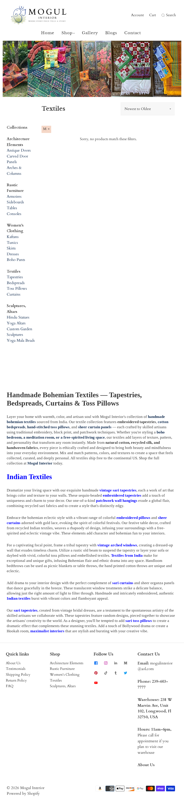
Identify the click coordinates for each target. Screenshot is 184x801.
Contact (132, 33)
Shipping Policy (18, 674)
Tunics (12, 242)
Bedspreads (16, 282)
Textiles (56, 680)
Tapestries (15, 277)
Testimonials (15, 668)
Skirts (11, 248)
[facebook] (96, 663)
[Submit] (162, 15)
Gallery (90, 33)
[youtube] (96, 683)
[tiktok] (106, 673)
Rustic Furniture (62, 668)
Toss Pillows (17, 288)
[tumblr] (115, 673)
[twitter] (125, 673)
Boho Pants (16, 259)
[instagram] (106, 663)
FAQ (9, 686)
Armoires (14, 196)
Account (137, 15)
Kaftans (13, 236)
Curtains (13, 294)
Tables (12, 208)
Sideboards (15, 202)
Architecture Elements (66, 663)
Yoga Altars (16, 323)
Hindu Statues (18, 317)
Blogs (111, 33)
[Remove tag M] (46, 129)
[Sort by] (148, 108)
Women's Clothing (64, 674)
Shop (67, 33)
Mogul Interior (32, 787)
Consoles (14, 213)
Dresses (13, 254)
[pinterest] (96, 673)
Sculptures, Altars (63, 686)
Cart (152, 15)
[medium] (125, 663)
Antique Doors (19, 150)
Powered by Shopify (23, 793)
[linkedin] (115, 663)
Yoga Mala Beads (21, 340)
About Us (13, 663)
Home (47, 33)
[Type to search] (160, 15)
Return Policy (16, 680)
